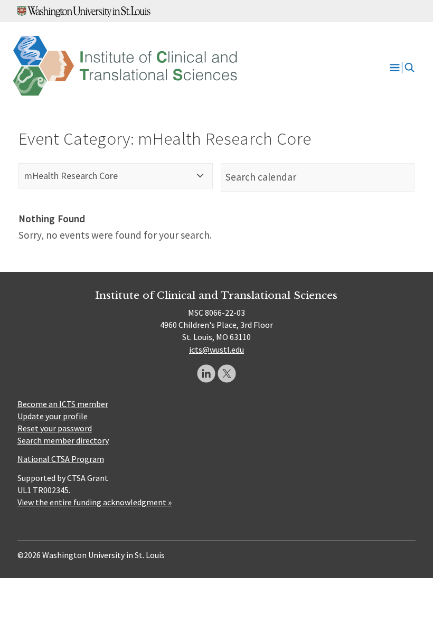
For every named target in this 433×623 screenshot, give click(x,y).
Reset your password (54, 428)
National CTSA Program (60, 459)
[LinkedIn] (206, 373)
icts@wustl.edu (216, 349)
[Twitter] (227, 373)
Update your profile (52, 416)
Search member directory (63, 440)
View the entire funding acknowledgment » (94, 502)
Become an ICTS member (62, 404)
